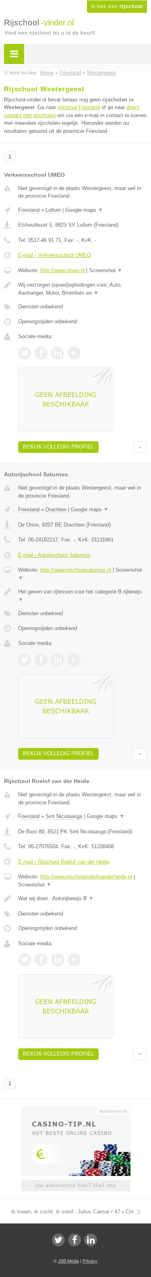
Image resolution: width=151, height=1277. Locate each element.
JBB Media (68, 1260)
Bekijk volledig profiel (58, 447)
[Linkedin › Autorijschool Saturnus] (57, 659)
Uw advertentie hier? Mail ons (75, 1185)
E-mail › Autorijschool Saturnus (54, 555)
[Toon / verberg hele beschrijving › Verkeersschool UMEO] (82, 289)
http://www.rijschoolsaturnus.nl (75, 570)
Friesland (28, 210)
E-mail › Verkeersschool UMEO (54, 255)
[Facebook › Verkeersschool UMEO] (41, 353)
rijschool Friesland (79, 107)
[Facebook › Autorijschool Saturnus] (41, 659)
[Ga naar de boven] (140, 447)
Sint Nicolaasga (64, 816)
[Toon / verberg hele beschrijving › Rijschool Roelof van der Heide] (82, 899)
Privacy (90, 1260)
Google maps (84, 210)
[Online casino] (75, 1110)
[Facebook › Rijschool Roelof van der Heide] (41, 959)
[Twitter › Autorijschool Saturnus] (24, 659)
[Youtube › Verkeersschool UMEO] (74, 353)
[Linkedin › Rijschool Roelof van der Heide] (57, 959)
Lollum (53, 210)
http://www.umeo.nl (62, 270)
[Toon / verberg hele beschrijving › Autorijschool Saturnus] (82, 595)
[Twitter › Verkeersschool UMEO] (24, 353)
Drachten (56, 509)
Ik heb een (117, 6)
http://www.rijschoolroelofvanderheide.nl (86, 877)
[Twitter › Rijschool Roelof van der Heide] (24, 959)
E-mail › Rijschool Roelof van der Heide (64, 862)
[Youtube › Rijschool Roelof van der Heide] (74, 959)
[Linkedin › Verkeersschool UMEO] (57, 353)
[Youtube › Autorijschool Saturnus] (74, 659)
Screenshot (105, 270)
